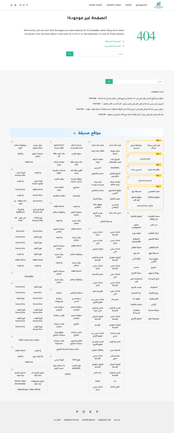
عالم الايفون (154, 247)
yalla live (29, 162)
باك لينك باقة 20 (59, 154)
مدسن (136, 267)
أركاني (153, 304)
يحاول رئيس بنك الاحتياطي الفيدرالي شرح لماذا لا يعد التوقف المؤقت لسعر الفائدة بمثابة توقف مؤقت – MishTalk (119, 109)
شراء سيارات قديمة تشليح (68, 349)
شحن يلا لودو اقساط (97, 258)
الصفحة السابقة (113, 41)
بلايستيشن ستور (115, 357)
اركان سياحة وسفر (145, 205)
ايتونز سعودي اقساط (115, 258)
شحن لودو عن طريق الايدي (98, 342)
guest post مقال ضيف (59, 146)
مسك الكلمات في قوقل (154, 217)
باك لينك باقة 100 (76, 163)
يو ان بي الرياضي (115, 205)
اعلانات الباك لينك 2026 (115, 183)
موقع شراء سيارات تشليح (59, 333)
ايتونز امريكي (97, 249)
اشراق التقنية (136, 216)
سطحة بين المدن (76, 299)
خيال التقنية (154, 233)
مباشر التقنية (136, 304)
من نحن (117, 420)
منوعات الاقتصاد (113, 5)
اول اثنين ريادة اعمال (154, 146)
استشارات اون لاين (136, 280)
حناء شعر (98, 372)
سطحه (59, 293)
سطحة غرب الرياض (59, 308)
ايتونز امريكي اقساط (97, 317)
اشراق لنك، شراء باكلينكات (115, 160)
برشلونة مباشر (59, 212)
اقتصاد (128, 5)
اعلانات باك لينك (59, 188)
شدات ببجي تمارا (98, 233)
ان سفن (153, 225)
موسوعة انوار (153, 318)
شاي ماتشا (115, 387)
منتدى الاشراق (98, 173)
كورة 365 (76, 360)
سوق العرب (76, 153)
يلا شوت (76, 206)
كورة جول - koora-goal (37, 182)
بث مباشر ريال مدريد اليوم (59, 366)
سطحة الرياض (76, 293)
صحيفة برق (136, 191)
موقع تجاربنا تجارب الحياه (76, 180)
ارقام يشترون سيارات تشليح (76, 342)
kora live (20, 231)
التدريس (97, 168)
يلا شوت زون (37, 356)
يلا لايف (68, 374)
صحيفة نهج (154, 253)
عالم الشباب (145, 159)
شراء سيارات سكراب (59, 325)
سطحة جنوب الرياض (76, 316)
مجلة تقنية (97, 199)
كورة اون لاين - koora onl (37, 210)
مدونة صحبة (153, 310)
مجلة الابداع (136, 273)
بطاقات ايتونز (97, 350)
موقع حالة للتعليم (97, 205)
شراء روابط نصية (115, 152)
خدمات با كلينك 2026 (58, 171)
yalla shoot (59, 206)
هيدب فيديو (136, 287)
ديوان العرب (59, 179)
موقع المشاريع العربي (115, 191)
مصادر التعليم (98, 190)
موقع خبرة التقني (153, 260)
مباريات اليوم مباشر (76, 213)
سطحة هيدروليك (59, 299)
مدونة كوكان (136, 247)
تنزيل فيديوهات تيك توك (37, 382)
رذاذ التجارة (136, 293)
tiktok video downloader (20, 382)
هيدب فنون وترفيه (97, 214)
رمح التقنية (154, 293)
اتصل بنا (57, 420)
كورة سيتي (59, 360)
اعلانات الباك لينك (97, 160)
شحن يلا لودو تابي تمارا (97, 309)
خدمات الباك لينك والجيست (76, 146)
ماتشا (97, 381)
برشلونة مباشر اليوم (20, 146)
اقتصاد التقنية (95, 5)
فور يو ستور (98, 291)
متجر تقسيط (97, 274)
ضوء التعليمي (153, 191)
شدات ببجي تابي (98, 241)
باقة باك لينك (153, 169)
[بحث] (15, 5)
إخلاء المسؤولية (104, 420)
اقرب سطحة (59, 315)
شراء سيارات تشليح (76, 333)
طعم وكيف (153, 298)
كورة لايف (38, 237)
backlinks (115, 168)
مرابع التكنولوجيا (136, 226)
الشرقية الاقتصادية (136, 240)
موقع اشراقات (154, 197)
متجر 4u (115, 299)
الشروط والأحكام (88, 420)
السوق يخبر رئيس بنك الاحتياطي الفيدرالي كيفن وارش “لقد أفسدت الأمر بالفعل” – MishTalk (128, 104)
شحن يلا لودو (115, 341)
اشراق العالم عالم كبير (115, 174)
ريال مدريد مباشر (76, 221)
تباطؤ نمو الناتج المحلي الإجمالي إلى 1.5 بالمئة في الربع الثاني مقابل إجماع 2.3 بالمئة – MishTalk (126, 98)
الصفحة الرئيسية (113, 45)
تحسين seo (136, 169)
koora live (20, 189)
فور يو (97, 325)
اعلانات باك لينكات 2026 (29, 340)
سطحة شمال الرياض (76, 308)
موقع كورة (29, 276)
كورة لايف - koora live (37, 311)
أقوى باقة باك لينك (76, 171)
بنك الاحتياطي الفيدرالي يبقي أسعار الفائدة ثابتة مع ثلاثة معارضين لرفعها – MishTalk (130, 114)
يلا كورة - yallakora (20, 210)
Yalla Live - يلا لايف (20, 202)
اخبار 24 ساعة (115, 213)
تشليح (76, 324)
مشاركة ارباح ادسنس (136, 146)
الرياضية (76, 196)
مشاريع (76, 187)
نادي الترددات (153, 279)
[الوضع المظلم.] (12, 5)
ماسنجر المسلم (145, 180)
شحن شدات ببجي (115, 334)
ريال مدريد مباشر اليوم (38, 146)
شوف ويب (136, 233)
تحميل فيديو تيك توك (20, 373)
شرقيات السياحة (136, 311)
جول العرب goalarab (76, 366)
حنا (115, 381)
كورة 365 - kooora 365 (37, 219)
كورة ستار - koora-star (20, 173)
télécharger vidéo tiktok (28, 389)
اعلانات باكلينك (59, 196)
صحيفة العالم (106, 221)
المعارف (153, 287)
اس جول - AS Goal (20, 219)
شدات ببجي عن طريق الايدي (97, 300)
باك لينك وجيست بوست (97, 183)
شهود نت (136, 298)
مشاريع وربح (141, 5)
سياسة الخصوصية (71, 420)
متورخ (153, 267)
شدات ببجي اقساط (115, 233)
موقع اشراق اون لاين (136, 198)
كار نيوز (136, 253)
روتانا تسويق (153, 273)
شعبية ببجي (115, 350)
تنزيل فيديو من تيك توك (37, 373)
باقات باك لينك (97, 151)
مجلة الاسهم (154, 239)
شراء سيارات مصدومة (59, 342)
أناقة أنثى (136, 259)
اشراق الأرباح (136, 318)
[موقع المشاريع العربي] (158, 5)
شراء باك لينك (115, 145)
